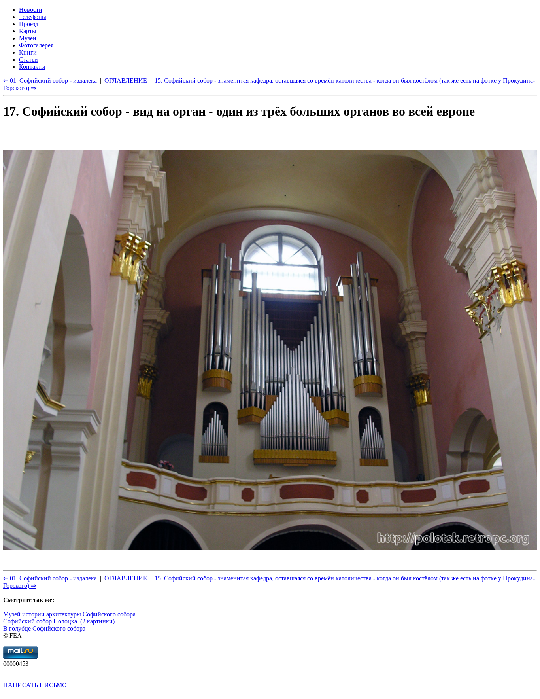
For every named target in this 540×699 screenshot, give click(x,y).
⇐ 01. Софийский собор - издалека (50, 578)
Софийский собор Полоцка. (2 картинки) (59, 621)
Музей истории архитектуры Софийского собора (69, 614)
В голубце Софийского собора (44, 628)
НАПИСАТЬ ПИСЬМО (35, 685)
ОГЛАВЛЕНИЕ (125, 578)
